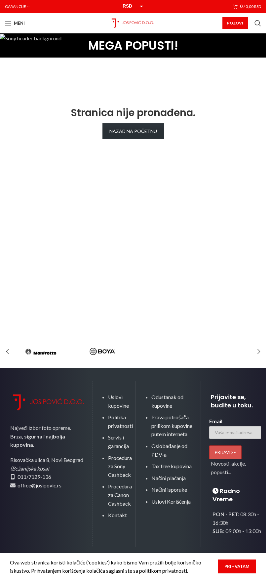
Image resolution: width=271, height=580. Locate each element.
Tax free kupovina (171, 466)
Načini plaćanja (168, 478)
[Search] (257, 23)
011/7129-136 (34, 477)
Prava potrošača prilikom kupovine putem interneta (171, 425)
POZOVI (235, 23)
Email (215, 421)
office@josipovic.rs (39, 485)
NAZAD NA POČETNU (133, 131)
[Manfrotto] (40, 351)
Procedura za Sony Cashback (120, 466)
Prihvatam (237, 566)
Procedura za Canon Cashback (120, 494)
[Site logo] (133, 22)
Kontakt (117, 515)
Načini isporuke (169, 489)
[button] (7, 351)
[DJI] (164, 351)
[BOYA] (102, 351)
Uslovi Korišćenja (171, 501)
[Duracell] (225, 351)
